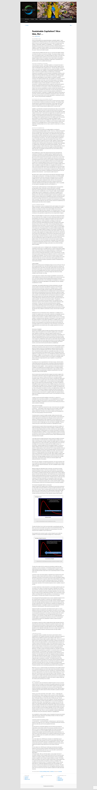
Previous (26, 25)
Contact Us (26, 776)
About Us (26, 778)
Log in (59, 776)
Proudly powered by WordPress (48, 786)
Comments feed (60, 779)
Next (71, 25)
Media (36, 19)
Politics (48, 771)
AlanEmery (52, 771)
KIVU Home (27, 19)
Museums (54, 19)
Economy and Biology (43, 771)
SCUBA (26, 21)
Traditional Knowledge (42, 19)
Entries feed (60, 778)
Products (49, 19)
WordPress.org (60, 780)
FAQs (42, 776)
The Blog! (32, 19)
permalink (60, 771)
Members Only (27, 779)
